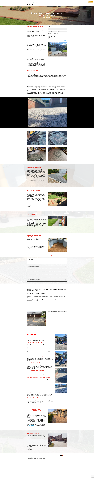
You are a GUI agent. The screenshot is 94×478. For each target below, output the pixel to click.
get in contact (31, 425)
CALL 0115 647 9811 (47, 17)
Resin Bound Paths (52, 37)
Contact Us (67, 3)
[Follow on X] (61, 455)
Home (52, 3)
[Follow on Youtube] (62, 455)
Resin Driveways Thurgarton (47, 13)
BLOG (64, 3)
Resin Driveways (51, 35)
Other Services (51, 38)
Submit (65, 40)
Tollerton (42, 436)
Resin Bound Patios (52, 36)
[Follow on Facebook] (59, 455)
